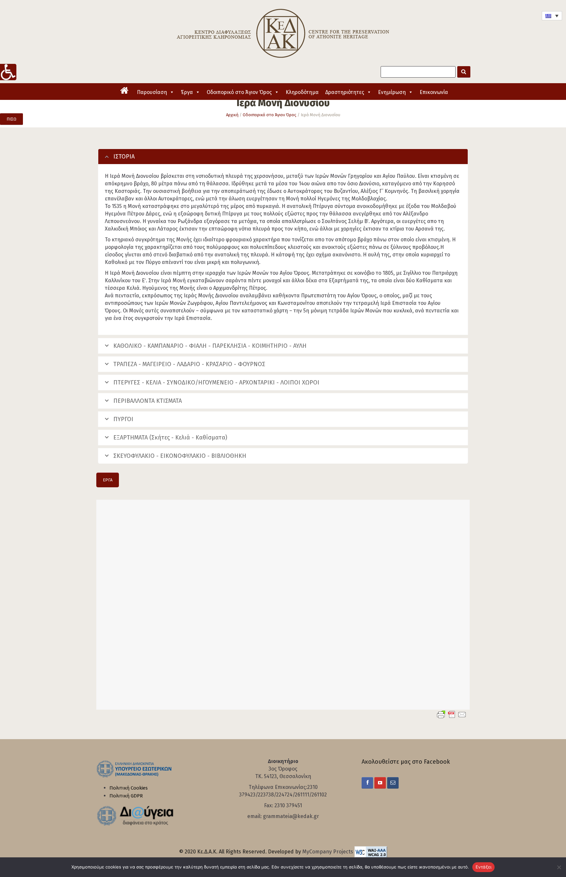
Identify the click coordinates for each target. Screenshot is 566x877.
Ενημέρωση (392, 92)
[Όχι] (558, 867)
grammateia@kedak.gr (291, 816)
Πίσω (11, 119)
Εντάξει (484, 866)
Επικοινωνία (434, 92)
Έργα (187, 92)
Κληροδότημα (302, 92)
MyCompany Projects (328, 852)
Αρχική (232, 114)
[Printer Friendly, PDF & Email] (452, 714)
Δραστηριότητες (344, 92)
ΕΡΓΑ (107, 479)
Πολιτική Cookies (128, 788)
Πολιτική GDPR (126, 796)
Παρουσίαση (152, 92)
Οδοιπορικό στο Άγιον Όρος (239, 92)
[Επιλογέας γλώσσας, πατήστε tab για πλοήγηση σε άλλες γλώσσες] (552, 15)
